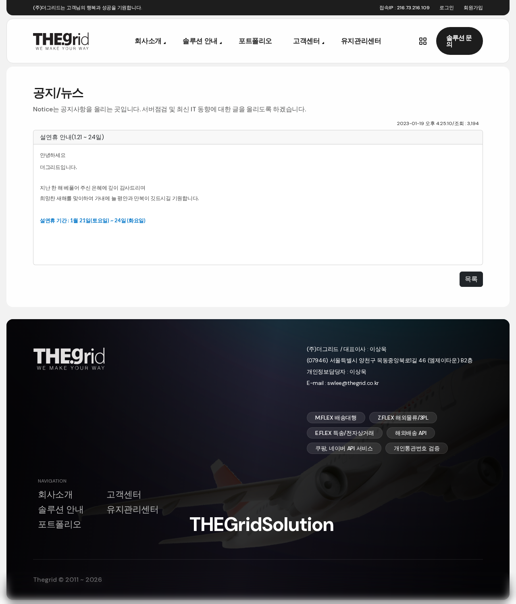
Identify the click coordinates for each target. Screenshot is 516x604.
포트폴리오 (255, 40)
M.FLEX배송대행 (336, 417)
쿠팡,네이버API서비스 (344, 448)
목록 (471, 279)
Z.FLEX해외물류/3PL (403, 417)
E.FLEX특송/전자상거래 (344, 433)
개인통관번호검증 (416, 448)
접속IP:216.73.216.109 (404, 7)
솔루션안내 (200, 40)
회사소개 (148, 40)
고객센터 (306, 40)
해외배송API (411, 433)
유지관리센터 (361, 40)
